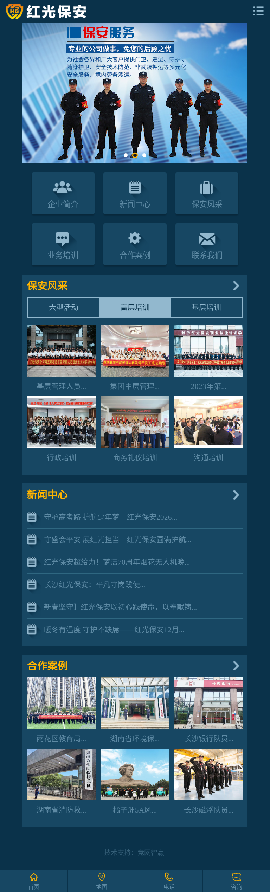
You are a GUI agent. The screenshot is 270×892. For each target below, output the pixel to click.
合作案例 (135, 255)
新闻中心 (135, 204)
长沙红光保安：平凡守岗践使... (94, 584)
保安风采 (207, 204)
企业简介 (62, 204)
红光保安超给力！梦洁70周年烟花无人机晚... (117, 562)
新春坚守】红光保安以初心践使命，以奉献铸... (120, 607)
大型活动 (63, 307)
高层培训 (135, 307)
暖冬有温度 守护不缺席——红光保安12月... (114, 629)
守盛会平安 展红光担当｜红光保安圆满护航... (117, 539)
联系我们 (207, 255)
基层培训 (206, 307)
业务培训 (62, 255)
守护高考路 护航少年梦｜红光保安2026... (110, 517)
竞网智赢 (150, 852)
